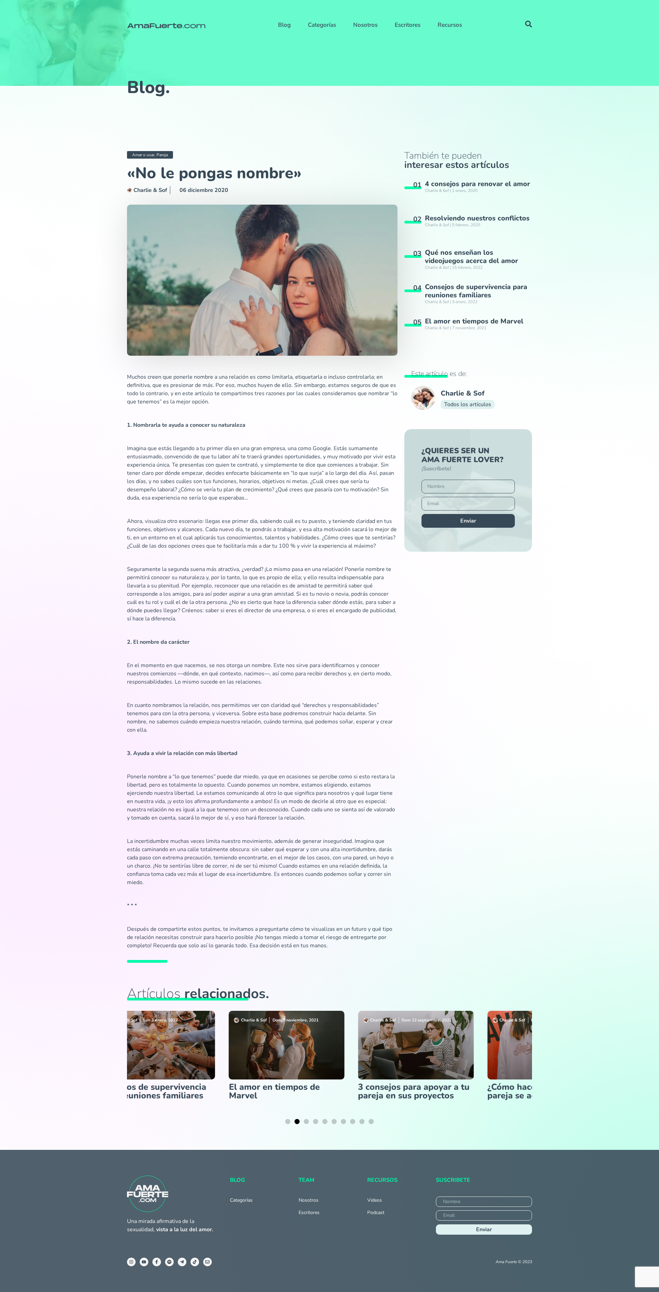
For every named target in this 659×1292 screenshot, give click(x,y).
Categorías (322, 25)
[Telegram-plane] (182, 1262)
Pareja (162, 155)
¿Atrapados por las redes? (532, 1087)
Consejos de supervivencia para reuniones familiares (476, 291)
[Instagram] (131, 1262)
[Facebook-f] (156, 1262)
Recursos (450, 25)
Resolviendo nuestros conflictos (477, 218)
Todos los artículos (467, 404)
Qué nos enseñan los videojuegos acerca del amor (471, 256)
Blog (284, 25)
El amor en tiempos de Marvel (474, 321)
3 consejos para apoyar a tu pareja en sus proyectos (276, 1091)
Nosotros (365, 25)
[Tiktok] (194, 1262)
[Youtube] (144, 1262)
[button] (287, 1121)
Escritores (407, 25)
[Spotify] (169, 1262)
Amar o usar (143, 155)
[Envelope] (207, 1262)
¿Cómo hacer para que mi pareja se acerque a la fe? (401, 1091)
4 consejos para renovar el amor (477, 183)
